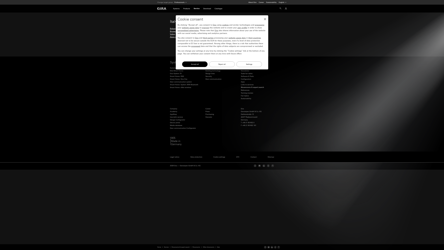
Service (166, 247)
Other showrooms (208, 247)
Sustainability (271, 2)
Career (261, 2)
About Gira (252, 2)
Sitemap (271, 157)
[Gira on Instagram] (265, 247)
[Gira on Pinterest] (272, 165)
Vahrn (172, 34)
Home (159, 247)
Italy (218, 247)
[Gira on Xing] (268, 165)
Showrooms (196, 247)
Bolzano (173, 29)
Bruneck (173, 31)
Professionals (179, 2)
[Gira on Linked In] (272, 247)
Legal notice (174, 157)
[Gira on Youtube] (268, 247)
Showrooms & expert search (180, 247)
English (282, 2)
